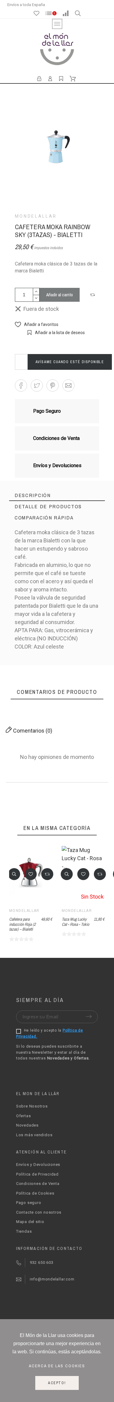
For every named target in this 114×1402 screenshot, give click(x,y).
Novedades (27, 1125)
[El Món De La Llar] (57, 50)
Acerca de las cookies (57, 1365)
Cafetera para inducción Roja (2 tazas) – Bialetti (22, 924)
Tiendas (24, 1231)
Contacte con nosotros (38, 1212)
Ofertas (23, 1116)
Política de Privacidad (37, 1174)
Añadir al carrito (59, 294)
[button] (93, 295)
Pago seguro (28, 1202)
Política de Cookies (35, 1193)
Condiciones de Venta (38, 1183)
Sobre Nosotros (32, 1106)
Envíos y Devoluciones (38, 1164)
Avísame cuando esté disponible (70, 361)
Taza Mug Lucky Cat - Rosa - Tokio (75, 921)
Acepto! (57, 1383)
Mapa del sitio (30, 1221)
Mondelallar (36, 216)
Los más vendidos (34, 1135)
